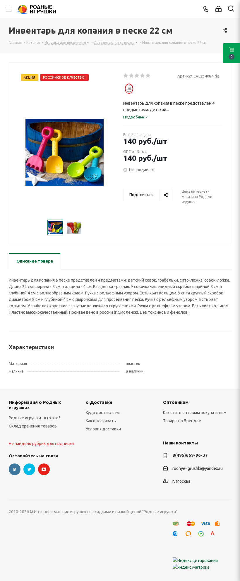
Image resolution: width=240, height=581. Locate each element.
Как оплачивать (101, 420)
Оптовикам (175, 402)
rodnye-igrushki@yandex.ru (197, 468)
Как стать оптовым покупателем (195, 412)
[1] (126, 75)
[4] (142, 75)
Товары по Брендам (182, 420)
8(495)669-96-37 (190, 455)
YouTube (44, 469)
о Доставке (99, 402)
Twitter (29, 469)
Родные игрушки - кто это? (34, 418)
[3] (137, 75)
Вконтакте (14, 469)
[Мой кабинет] (218, 9)
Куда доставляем (103, 412)
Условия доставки (103, 429)
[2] (131, 75)
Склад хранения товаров (33, 426)
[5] (148, 75)
